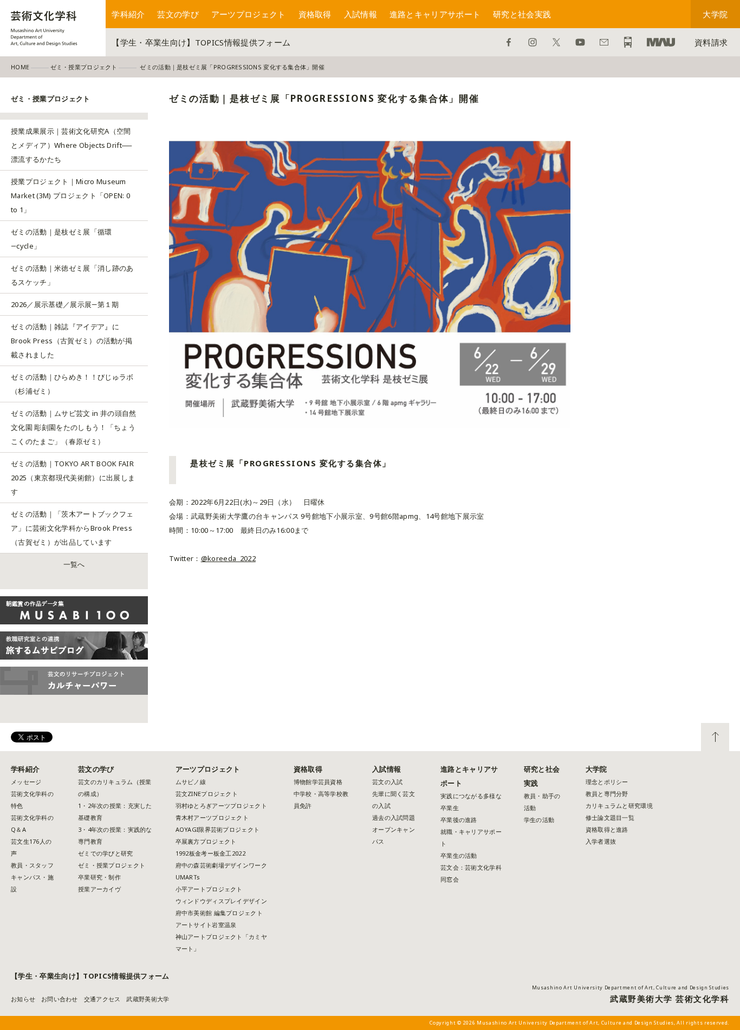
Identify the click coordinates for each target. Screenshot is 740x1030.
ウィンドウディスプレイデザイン (221, 901)
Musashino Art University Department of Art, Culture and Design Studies (630, 987)
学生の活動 (539, 820)
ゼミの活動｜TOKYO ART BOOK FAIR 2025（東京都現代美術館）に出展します (73, 478)
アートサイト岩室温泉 (206, 925)
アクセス (628, 42)
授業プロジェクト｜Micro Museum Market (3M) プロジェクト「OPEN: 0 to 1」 (70, 195)
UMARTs (188, 877)
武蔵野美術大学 (661, 42)
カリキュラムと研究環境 (619, 805)
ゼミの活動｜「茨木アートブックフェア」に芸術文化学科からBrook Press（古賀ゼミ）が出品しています (72, 528)
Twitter (556, 42)
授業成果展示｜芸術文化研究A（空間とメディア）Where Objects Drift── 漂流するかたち (71, 145)
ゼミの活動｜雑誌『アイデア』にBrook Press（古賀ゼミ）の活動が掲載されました (71, 341)
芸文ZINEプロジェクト (207, 794)
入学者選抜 (601, 841)
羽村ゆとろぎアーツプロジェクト (221, 805)
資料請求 (711, 42)
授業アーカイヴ (99, 889)
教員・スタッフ (32, 865)
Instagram (532, 42)
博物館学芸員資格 (318, 782)
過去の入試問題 (393, 817)
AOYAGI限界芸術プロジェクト (217, 829)
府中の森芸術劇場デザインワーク (221, 865)
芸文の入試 (387, 782)
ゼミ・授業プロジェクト (111, 865)
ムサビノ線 (191, 782)
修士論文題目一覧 (610, 817)
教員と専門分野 (607, 794)
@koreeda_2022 (228, 558)
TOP (715, 737)
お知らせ (23, 999)
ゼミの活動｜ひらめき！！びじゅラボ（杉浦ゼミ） (72, 384)
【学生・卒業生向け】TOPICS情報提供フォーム (201, 42)
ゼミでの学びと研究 (105, 853)
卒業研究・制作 (99, 877)
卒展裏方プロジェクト (206, 841)
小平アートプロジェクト (209, 889)
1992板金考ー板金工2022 (210, 853)
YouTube (580, 42)
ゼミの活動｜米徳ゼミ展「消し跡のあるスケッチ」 (72, 275)
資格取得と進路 (607, 829)
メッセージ (26, 782)
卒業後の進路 (458, 820)
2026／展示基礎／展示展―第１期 (65, 304)
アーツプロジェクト (248, 14)
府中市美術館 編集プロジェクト (219, 913)
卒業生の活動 (458, 855)
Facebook (509, 42)
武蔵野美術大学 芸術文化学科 (669, 998)
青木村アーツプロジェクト (212, 817)
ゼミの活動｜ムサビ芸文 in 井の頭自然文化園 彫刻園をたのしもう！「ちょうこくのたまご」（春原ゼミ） (74, 427)
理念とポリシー (607, 782)
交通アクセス (102, 999)
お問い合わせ (604, 42)
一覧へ (74, 564)
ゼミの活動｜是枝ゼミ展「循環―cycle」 (61, 239)
